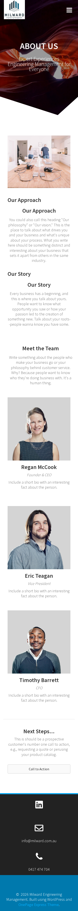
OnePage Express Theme (38, 904)
